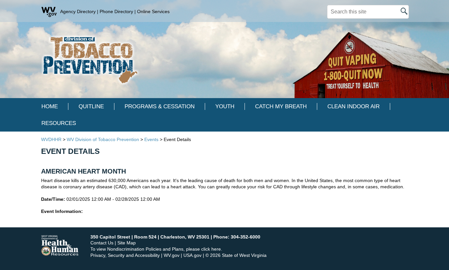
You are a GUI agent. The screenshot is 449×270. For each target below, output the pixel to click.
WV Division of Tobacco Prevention (103, 139)
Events (151, 139)
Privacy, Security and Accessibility (125, 255)
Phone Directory (116, 11)
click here (211, 249)
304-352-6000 (245, 236)
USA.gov (192, 255)
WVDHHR (51, 139)
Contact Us (101, 242)
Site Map (126, 242)
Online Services (153, 11)
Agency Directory (78, 11)
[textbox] (368, 12)
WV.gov (171, 255)
